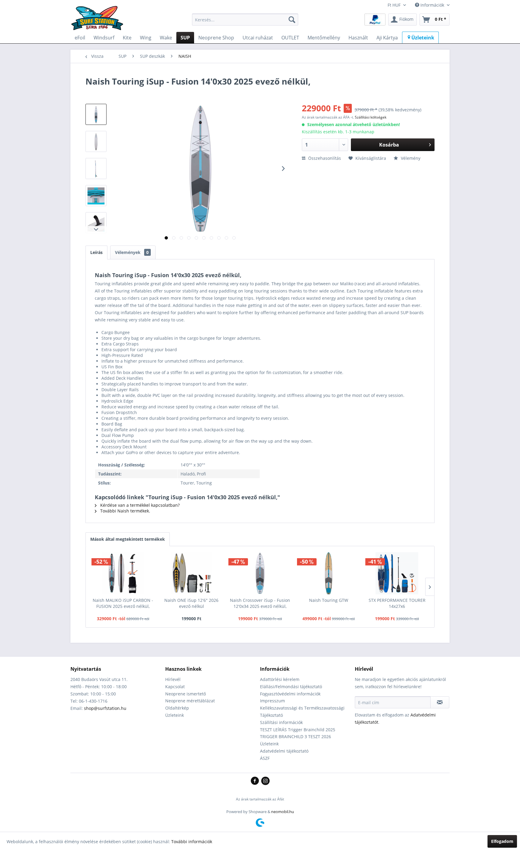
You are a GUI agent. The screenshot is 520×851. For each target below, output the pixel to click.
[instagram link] (265, 781)
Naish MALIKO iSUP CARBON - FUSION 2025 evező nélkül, (123, 603)
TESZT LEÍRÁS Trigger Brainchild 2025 (297, 729)
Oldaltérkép (177, 708)
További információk (191, 841)
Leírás (96, 252)
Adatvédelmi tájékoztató (284, 751)
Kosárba (389, 144)
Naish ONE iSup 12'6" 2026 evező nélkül (191, 603)
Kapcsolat (175, 686)
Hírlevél (173, 679)
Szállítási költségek (370, 117)
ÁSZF (265, 758)
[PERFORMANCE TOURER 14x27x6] (397, 573)
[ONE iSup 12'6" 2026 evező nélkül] (191, 573)
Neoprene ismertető (185, 694)
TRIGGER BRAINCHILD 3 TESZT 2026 (295, 736)
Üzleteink (174, 715)
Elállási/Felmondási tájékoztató (291, 686)
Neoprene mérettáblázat (190, 701)
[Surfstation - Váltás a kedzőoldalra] (99, 21)
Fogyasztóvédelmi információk (290, 694)
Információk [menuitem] (432, 5)
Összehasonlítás (324, 158)
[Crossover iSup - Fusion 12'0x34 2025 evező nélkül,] (260, 573)
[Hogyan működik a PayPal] (374, 19)
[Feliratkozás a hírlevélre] (439, 702)
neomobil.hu (282, 811)
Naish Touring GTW (328, 600)
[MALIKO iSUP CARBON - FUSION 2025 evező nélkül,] (123, 573)
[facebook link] (256, 781)
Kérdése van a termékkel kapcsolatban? (139, 505)
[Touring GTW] (328, 573)
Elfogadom (502, 841)
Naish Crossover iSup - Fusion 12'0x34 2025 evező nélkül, (260, 603)
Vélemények (132, 252)
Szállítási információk (281, 722)
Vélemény (410, 158)
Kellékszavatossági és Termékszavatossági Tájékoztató (302, 711)
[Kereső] (292, 20)
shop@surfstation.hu (105, 708)
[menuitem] (245, 20)
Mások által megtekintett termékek (127, 539)
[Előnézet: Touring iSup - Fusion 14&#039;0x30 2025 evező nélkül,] (96, 114)
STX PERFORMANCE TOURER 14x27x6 (397, 603)
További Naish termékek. (124, 511)
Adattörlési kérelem (279, 679)
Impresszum (272, 701)
